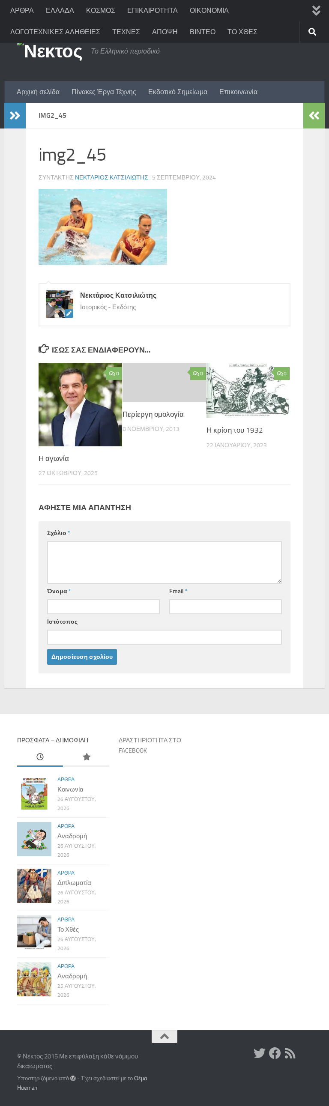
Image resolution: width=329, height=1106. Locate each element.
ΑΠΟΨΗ (165, 32)
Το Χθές (68, 929)
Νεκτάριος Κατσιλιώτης (111, 177)
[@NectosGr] (260, 1053)
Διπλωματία (74, 883)
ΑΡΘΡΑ (22, 10)
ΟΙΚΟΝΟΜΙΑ (209, 10)
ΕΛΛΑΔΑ (60, 10)
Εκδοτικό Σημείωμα (177, 92)
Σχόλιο (58, 533)
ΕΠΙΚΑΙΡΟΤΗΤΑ (152, 10)
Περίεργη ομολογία (153, 414)
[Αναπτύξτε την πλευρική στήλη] (15, 116)
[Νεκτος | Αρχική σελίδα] (49, 51)
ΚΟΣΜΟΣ (100, 10)
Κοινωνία (70, 789)
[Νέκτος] (275, 1053)
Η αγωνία (54, 458)
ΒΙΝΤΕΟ (202, 32)
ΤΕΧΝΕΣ (126, 32)
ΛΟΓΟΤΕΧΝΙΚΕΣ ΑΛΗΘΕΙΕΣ (55, 32)
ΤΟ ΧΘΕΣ (242, 32)
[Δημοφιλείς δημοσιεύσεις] (86, 757)
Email (178, 591)
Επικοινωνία (238, 92)
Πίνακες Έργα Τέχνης (104, 92)
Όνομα (59, 591)
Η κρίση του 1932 (234, 430)
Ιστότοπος (62, 621)
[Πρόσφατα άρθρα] (40, 757)
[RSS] (290, 1053)
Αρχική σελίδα (38, 92)
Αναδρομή (72, 836)
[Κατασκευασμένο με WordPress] (73, 1078)
